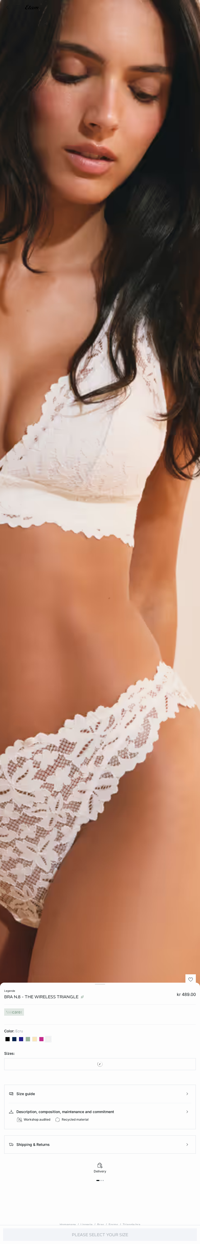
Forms (113, 1225)
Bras (100, 1225)
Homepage (68, 1225)
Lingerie (86, 1225)
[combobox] (100, 1064)
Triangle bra (131, 1225)
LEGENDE (9, 990)
